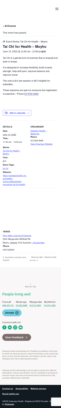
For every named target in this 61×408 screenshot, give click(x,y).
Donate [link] (9, 312)
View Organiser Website (41, 144)
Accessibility (21, 388)
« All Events (9, 25)
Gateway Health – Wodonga (38, 132)
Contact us (7, 388)
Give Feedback (14, 337)
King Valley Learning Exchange (17, 235)
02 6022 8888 (21, 305)
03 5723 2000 (31, 93)
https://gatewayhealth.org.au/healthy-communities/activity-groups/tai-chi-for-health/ (15, 180)
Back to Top (30, 286)
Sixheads (9, 404)
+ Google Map (38, 242)
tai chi (5, 168)
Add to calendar (17, 112)
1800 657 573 (8, 305)
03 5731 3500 (49, 305)
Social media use (10, 394)
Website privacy (38, 388)
